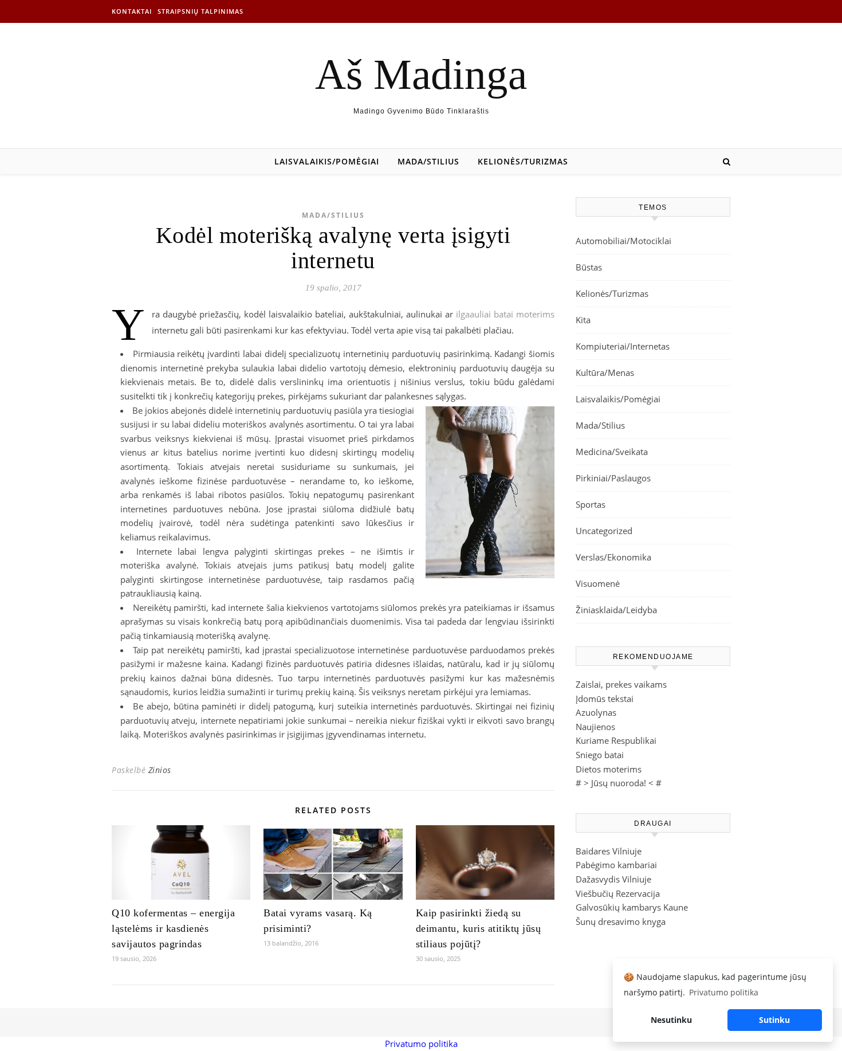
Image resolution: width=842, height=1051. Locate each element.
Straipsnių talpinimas (200, 11)
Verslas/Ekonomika (613, 557)
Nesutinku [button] (671, 1019)
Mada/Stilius (428, 161)
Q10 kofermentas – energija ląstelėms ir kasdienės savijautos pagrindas (173, 928)
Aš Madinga (421, 74)
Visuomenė (598, 583)
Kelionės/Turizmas (523, 161)
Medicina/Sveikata (612, 451)
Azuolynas (596, 712)
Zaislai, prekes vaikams (621, 684)
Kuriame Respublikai (616, 740)
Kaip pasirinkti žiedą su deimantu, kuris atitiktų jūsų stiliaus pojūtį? (478, 928)
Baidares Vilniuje (609, 851)
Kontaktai (132, 11)
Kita (583, 320)
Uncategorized (604, 530)
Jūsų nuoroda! (618, 783)
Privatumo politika (421, 1043)
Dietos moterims (609, 769)
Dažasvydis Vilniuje (613, 879)
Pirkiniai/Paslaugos (613, 478)
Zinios (159, 769)
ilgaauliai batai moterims (505, 314)
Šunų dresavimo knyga (621, 921)
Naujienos (595, 726)
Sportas (590, 504)
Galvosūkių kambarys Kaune (632, 907)
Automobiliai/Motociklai (623, 240)
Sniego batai (600, 754)
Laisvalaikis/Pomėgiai (326, 161)
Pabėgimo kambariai (616, 864)
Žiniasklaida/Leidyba (616, 609)
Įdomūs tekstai (605, 698)
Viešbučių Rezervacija (618, 893)
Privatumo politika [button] (723, 992)
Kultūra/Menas (605, 372)
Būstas (589, 267)
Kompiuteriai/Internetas (623, 346)
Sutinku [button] (774, 1019)
